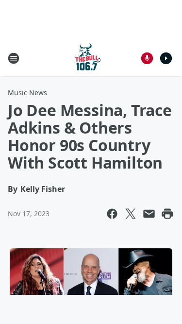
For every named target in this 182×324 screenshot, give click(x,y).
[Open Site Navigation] (13, 58)
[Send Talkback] (147, 58)
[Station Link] (87, 58)
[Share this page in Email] (149, 214)
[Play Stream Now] (166, 58)
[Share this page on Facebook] (112, 214)
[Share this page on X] (130, 214)
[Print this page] (167, 214)
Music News (27, 92)
